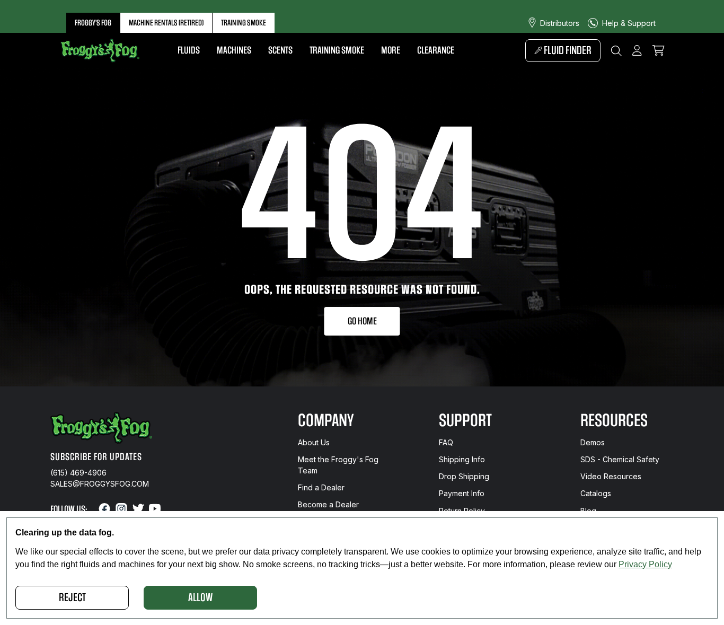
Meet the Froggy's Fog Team (338, 465)
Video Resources (610, 476)
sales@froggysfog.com (99, 483)
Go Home (362, 321)
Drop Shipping (464, 476)
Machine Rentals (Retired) (166, 23)
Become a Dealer (328, 504)
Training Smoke (243, 23)
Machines (234, 50)
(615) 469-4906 (78, 472)
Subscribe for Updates (96, 457)
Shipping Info (462, 459)
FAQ (446, 442)
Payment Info (461, 493)
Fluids (189, 50)
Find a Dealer (321, 487)
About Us (314, 442)
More (390, 50)
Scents (280, 50)
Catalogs (595, 493)
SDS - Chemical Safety (619, 459)
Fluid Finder (566, 50)
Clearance (435, 50)
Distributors (559, 23)
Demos (592, 442)
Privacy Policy (645, 564)
